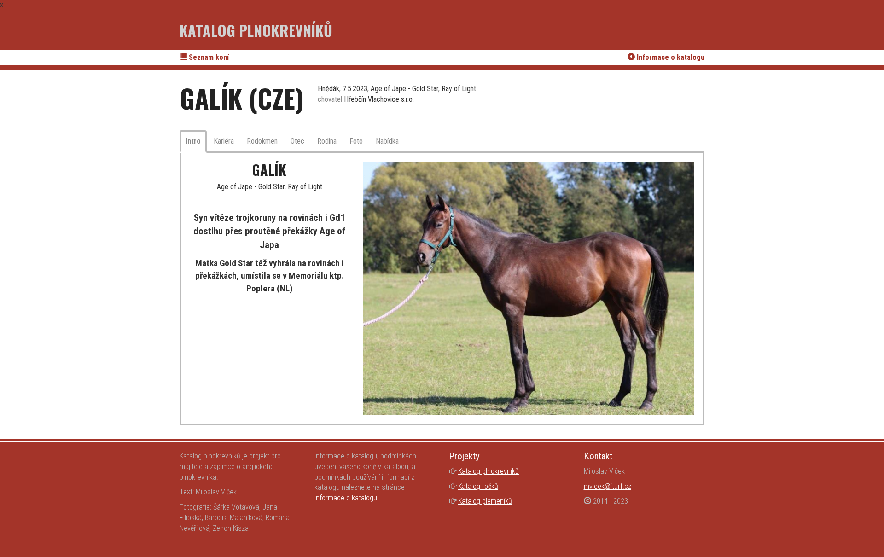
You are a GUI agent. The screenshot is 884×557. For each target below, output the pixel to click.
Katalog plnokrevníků (256, 30)
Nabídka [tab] (387, 141)
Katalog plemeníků (485, 501)
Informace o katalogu (669, 57)
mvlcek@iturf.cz (607, 486)
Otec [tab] (297, 141)
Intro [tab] (193, 141)
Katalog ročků (478, 486)
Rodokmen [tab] (262, 141)
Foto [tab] (356, 141)
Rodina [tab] (327, 141)
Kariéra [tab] (224, 141)
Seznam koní (208, 57)
